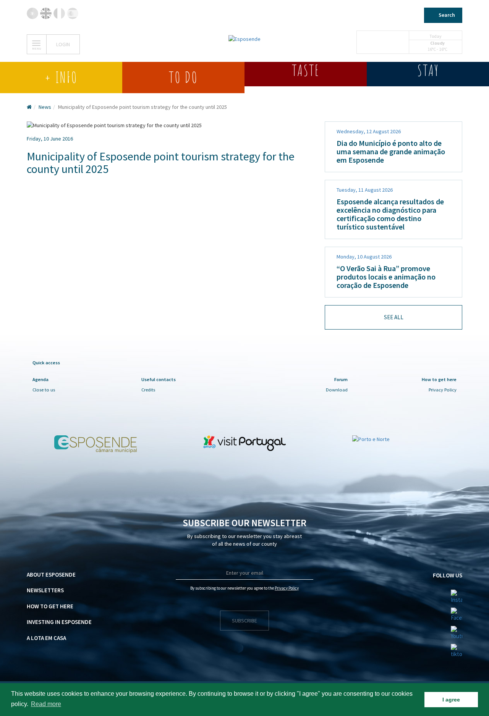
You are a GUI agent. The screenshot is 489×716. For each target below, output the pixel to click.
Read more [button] (46, 704)
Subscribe (244, 620)
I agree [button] (451, 700)
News (45, 106)
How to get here (50, 606)
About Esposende (51, 574)
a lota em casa (46, 638)
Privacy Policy (443, 390)
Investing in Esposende (59, 621)
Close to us (43, 390)
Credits (148, 390)
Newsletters (45, 590)
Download (337, 390)
